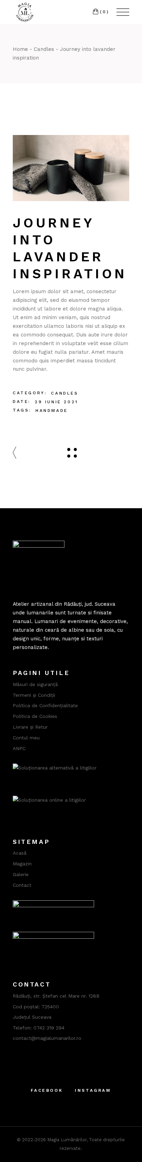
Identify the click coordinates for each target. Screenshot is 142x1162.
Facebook (47, 1090)
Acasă (20, 853)
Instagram (93, 1090)
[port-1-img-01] (71, 168)
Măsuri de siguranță (35, 684)
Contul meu (26, 737)
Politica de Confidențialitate (45, 705)
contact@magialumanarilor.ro (47, 1038)
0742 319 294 (48, 1027)
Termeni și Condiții (34, 695)
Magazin (22, 863)
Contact (22, 885)
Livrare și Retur (30, 727)
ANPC (19, 748)
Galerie (21, 874)
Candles (64, 393)
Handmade (52, 410)
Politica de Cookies (35, 716)
